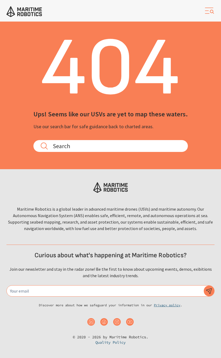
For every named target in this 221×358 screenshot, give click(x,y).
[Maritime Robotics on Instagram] (117, 322)
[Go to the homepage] (24, 11)
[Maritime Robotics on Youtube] (130, 322)
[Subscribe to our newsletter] (209, 291)
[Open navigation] (209, 10)
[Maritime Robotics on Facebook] (104, 322)
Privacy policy (167, 305)
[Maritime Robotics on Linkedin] (91, 322)
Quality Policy (110, 342)
